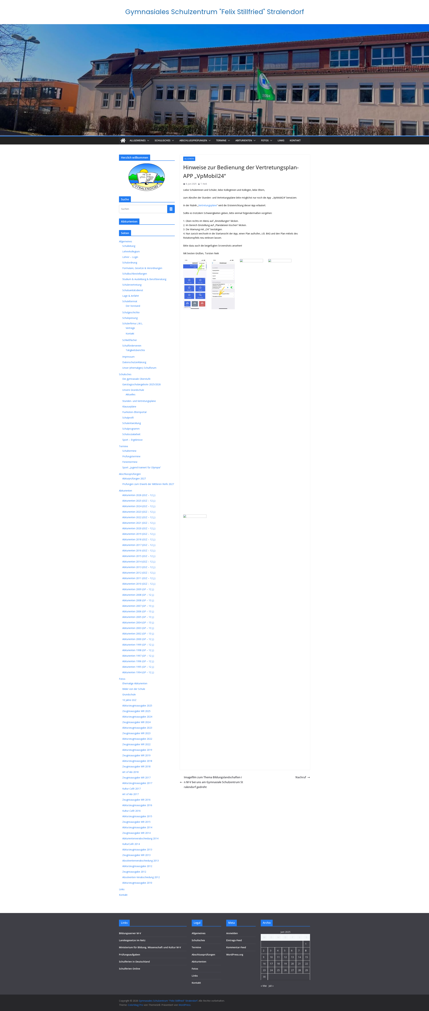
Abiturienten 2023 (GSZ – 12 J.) (138, 511)
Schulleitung (128, 246)
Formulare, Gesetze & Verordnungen (142, 268)
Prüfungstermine (131, 456)
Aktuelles (130, 394)
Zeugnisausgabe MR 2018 (136, 766)
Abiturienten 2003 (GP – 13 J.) (138, 628)
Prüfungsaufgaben (129, 954)
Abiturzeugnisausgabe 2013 (137, 849)
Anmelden (232, 933)
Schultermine (129, 450)
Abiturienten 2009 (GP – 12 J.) (138, 589)
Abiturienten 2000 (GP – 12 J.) (138, 639)
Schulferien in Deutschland (134, 961)
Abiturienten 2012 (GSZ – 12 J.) (138, 572)
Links (281, 140)
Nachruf (300, 777)
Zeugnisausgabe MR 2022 (136, 744)
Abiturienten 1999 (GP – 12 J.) (138, 644)
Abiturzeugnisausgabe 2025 (137, 705)
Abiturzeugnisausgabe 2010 (137, 882)
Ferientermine (129, 461)
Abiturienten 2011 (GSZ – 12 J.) (138, 578)
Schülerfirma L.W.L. (132, 323)
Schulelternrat (129, 301)
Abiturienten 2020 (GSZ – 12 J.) (138, 528)
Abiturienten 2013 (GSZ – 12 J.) (138, 567)
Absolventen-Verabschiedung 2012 (141, 877)
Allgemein (189, 159)
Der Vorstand (133, 305)
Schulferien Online (129, 968)
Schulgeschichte (131, 312)
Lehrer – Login (130, 257)
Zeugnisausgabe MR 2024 (136, 722)
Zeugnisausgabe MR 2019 (136, 755)
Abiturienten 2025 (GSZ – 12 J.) (138, 500)
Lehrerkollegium (131, 251)
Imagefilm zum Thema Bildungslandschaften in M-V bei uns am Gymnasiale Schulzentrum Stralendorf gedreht (213, 782)
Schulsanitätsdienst (132, 290)
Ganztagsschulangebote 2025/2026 (141, 384)
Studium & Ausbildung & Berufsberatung (144, 279)
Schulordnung (129, 262)
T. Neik (204, 183)
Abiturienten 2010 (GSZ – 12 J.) (138, 583)
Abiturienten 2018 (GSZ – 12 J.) (138, 539)
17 (271, 963)
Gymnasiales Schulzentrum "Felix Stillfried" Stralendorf (214, 11)
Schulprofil (128, 417)
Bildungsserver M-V (130, 933)
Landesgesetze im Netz (132, 940)
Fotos (265, 140)
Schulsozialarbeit (131, 434)
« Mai (264, 985)
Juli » (271, 985)
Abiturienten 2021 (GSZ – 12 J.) (138, 522)
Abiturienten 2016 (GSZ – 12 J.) (138, 550)
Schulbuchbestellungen (134, 273)
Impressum (128, 356)
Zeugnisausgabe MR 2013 (136, 855)
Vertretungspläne (207, 205)
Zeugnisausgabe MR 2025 (136, 711)
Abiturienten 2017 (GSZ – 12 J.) (138, 545)
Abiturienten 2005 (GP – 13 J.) (138, 617)
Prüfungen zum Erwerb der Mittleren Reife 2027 (148, 484)
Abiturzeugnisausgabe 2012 (137, 866)
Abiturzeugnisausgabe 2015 (137, 816)
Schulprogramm (131, 428)
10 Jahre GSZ (129, 700)
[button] (147, 140)
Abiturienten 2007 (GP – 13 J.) (138, 605)
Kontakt (295, 140)
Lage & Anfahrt (130, 295)
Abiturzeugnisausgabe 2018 (137, 760)
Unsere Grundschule (133, 389)
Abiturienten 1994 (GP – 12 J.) (138, 672)
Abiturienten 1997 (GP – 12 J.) (138, 655)
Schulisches (162, 140)
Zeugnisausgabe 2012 (134, 871)
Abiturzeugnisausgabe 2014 (137, 827)
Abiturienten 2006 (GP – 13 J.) (138, 611)
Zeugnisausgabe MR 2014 (136, 832)
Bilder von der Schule (133, 689)
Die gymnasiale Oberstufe (136, 378)
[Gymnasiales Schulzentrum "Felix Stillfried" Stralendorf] (123, 140)
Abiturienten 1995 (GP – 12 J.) (138, 666)
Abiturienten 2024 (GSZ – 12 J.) (138, 506)
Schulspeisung (130, 317)
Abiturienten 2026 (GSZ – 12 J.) (138, 495)
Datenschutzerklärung (134, 362)
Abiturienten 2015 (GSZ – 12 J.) (138, 556)
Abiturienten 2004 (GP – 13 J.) (138, 622)
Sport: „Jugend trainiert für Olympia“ (141, 467)
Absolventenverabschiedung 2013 (140, 860)
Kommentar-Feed (236, 947)
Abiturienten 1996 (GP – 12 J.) (138, 661)
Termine (221, 140)
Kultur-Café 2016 (131, 810)
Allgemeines (138, 140)
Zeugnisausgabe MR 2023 (136, 733)
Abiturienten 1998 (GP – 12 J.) (138, 650)
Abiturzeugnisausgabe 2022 (137, 738)
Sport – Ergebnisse (132, 439)
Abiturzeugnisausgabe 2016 (137, 805)
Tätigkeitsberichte (135, 350)
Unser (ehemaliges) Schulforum (139, 367)
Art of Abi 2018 (130, 772)
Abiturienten (243, 140)
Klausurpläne (129, 406)
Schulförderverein (131, 345)
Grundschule (129, 694)
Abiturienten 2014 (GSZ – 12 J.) (138, 561)
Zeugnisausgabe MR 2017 (136, 777)
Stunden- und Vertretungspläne (139, 401)
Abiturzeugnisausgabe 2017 (137, 783)
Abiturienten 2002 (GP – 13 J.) (138, 633)
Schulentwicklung (131, 423)
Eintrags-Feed (234, 940)
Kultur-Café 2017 (131, 788)
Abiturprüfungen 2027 (134, 478)
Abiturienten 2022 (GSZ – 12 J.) (138, 517)
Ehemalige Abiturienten (134, 683)
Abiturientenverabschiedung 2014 (140, 838)
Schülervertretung (131, 284)
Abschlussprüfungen (193, 140)
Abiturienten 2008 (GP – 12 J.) (138, 594)
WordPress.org (234, 954)
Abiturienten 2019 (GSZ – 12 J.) (138, 533)
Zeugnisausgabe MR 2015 (136, 821)
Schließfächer (129, 340)
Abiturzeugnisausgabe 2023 (137, 727)
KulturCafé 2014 (131, 844)
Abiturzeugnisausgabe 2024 (137, 716)
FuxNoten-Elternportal (134, 412)
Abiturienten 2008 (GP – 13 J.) (138, 600)
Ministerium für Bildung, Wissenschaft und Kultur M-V (150, 947)
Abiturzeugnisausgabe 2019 (137, 749)
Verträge (130, 328)
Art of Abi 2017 (130, 794)
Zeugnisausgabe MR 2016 (136, 799)
